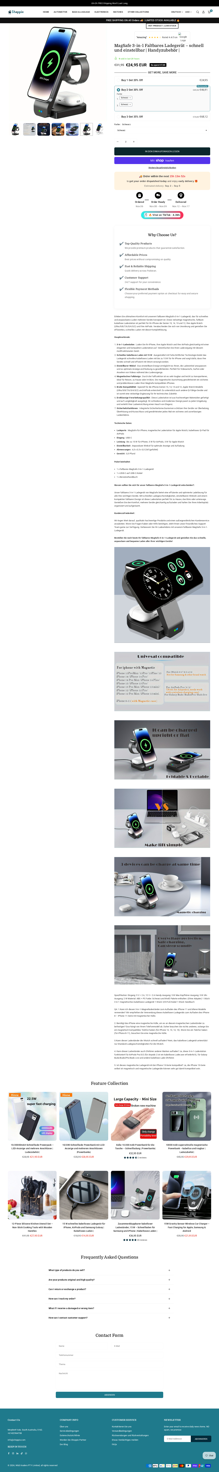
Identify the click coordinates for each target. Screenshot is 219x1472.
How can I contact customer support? (68, 1317)
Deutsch (176, 12)
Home (46, 12)
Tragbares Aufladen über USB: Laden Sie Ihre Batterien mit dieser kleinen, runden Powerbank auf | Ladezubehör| (35, 1458)
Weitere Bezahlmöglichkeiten (162, 167)
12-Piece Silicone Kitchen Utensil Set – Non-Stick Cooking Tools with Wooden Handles (32, 1227)
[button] (209, 12)
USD (187, 12)
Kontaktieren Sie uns (121, 1426)
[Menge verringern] (117, 142)
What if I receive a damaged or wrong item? (71, 1308)
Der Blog (64, 1444)
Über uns (64, 1426)
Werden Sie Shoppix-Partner (73, 1440)
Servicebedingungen (69, 1431)
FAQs (114, 1444)
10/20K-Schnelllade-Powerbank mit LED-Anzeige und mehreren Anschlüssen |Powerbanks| (83, 1148)
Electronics (101, 12)
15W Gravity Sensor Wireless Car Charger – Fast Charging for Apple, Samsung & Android (187, 1227)
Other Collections (138, 12)
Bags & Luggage (81, 12)
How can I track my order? (62, 1298)
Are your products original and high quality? (72, 1279)
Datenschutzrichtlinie (70, 1435)
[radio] (162, 80)
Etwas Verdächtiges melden (125, 1440)
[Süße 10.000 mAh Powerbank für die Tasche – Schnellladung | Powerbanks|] (135, 1116)
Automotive (60, 12)
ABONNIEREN (201, 1439)
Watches (118, 12)
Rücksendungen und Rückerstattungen (130, 1435)
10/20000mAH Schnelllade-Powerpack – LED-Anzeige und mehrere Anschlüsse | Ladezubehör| (32, 1148)
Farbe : (122, 124)
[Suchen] (198, 12)
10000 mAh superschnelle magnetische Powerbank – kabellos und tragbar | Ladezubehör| (187, 1148)
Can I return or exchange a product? (67, 1289)
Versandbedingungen (122, 1431)
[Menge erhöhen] (134, 142)
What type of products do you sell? (67, 1270)
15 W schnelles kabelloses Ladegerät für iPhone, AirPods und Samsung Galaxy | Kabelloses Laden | (83, 1227)
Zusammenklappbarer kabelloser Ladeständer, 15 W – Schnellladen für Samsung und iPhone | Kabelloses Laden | (135, 1227)
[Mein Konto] (203, 12)
